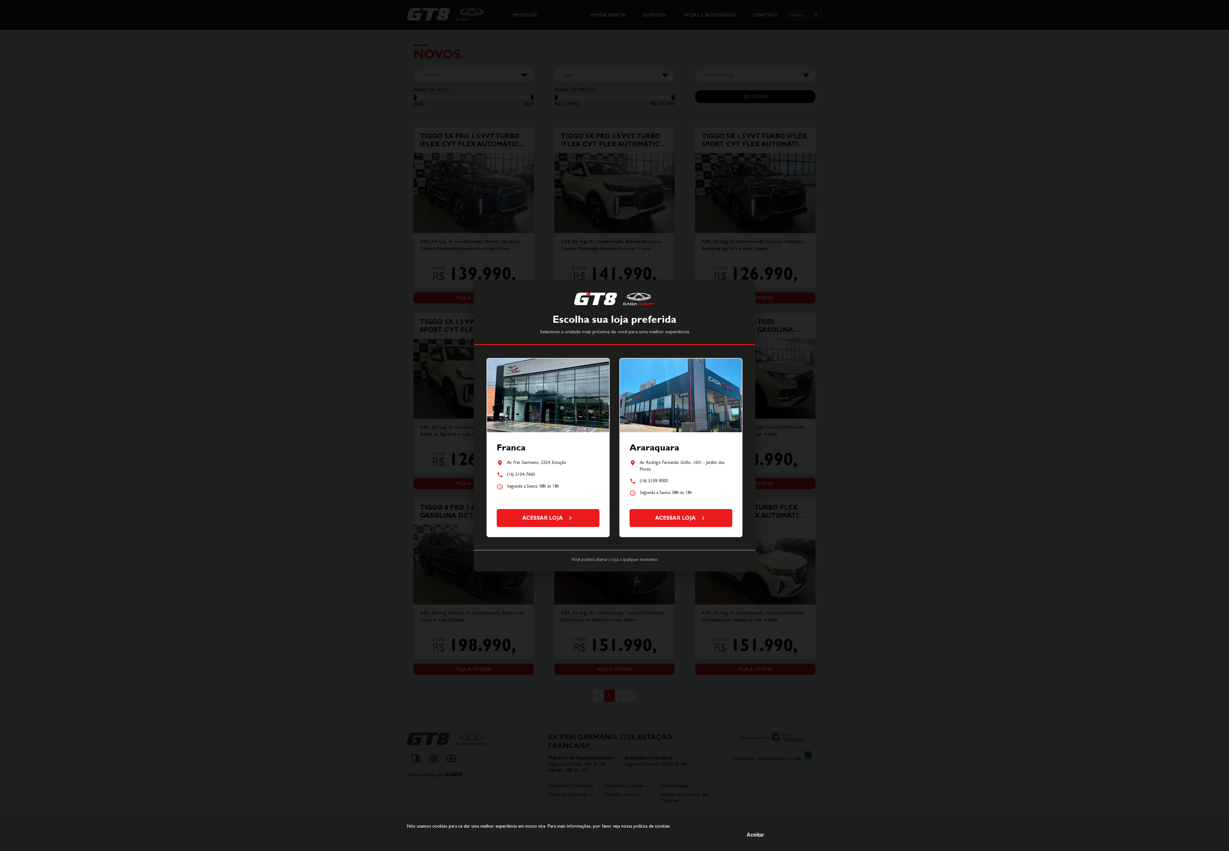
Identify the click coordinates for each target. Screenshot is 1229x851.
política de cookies (651, 826)
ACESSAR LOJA (542, 518)
